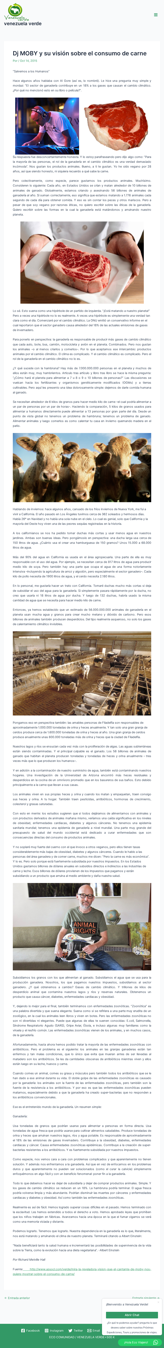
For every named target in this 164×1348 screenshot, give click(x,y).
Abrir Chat (132, 1315)
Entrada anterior (17, 1298)
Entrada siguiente (146, 1298)
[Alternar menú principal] (156, 15)
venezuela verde (23, 23)
